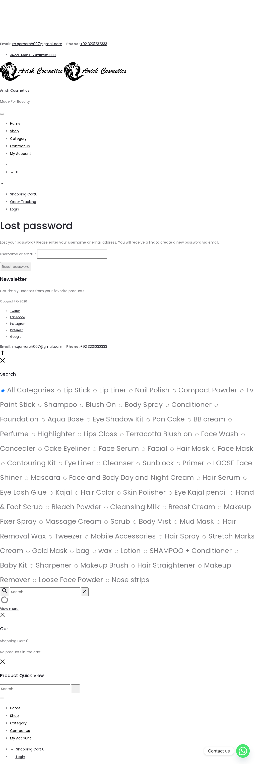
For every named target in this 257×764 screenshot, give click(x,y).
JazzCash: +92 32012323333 (33, 55)
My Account (20, 153)
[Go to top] (2, 354)
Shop (14, 131)
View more (9, 608)
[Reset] (85, 591)
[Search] (12, 164)
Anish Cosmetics (14, 90)
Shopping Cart (23, 194)
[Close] (2, 361)
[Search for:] (35, 688)
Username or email (18, 254)
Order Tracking (23, 201)
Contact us (20, 146)
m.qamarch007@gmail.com (37, 43)
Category (18, 138)
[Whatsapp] (243, 751)
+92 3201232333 (93, 43)
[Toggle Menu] (2, 114)
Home (15, 123)
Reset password (15, 266)
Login (14, 209)
